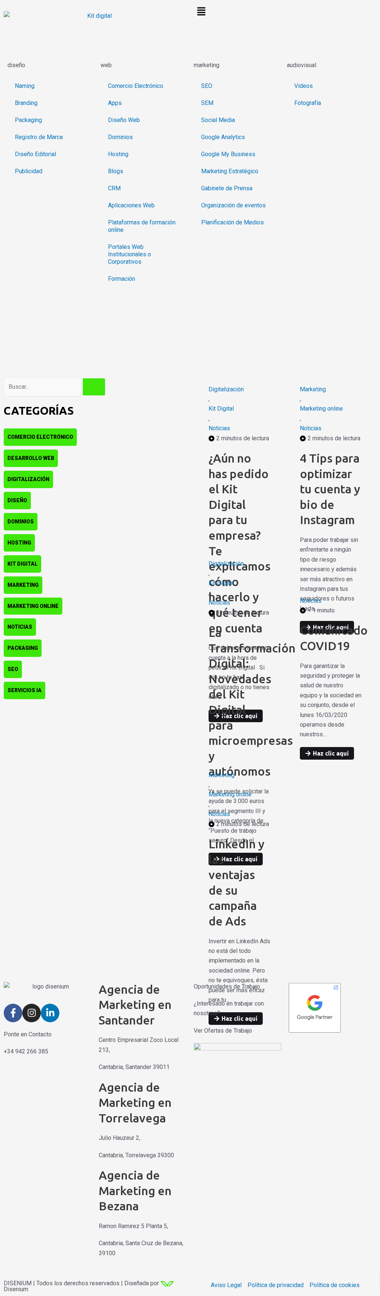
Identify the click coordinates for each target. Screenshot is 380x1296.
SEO (206, 85)
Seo (12, 669)
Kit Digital (22, 564)
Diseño (17, 500)
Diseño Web (124, 120)
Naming (25, 85)
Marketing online (33, 606)
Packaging (28, 120)
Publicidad (28, 171)
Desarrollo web (30, 458)
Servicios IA (24, 690)
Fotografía (307, 102)
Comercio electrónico (40, 437)
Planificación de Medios (232, 222)
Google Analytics (223, 137)
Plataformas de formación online (142, 226)
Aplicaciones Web (131, 205)
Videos (303, 85)
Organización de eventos (233, 205)
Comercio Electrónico (135, 85)
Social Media (218, 120)
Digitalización (28, 479)
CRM (114, 188)
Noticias (19, 627)
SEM (207, 102)
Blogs (115, 171)
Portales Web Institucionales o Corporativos (129, 254)
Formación (121, 278)
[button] (285, 12)
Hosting (118, 154)
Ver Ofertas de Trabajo (223, 1030)
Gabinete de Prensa (226, 188)
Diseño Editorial (35, 154)
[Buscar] (94, 386)
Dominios (120, 137)
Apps (115, 102)
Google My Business (228, 154)
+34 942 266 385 (26, 1051)
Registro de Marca (39, 137)
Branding (26, 102)
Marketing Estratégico (229, 171)
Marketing (23, 585)
